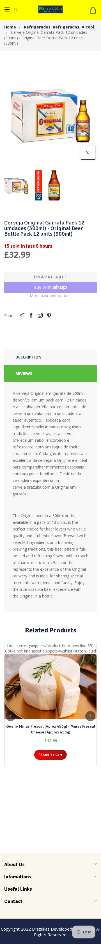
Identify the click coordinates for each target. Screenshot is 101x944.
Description (28, 357)
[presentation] (11, 716)
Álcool (88, 27)
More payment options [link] (51, 295)
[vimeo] (49, 315)
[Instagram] (40, 315)
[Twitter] (22, 315)
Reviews (23, 373)
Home (10, 27)
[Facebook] (31, 315)
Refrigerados (38, 27)
